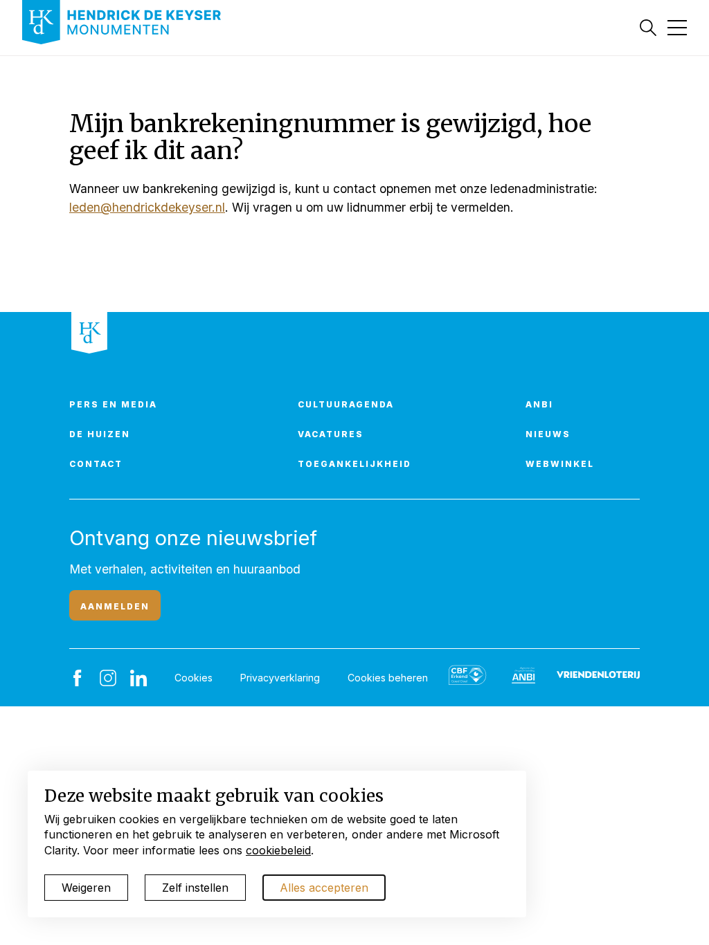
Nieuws (548, 434)
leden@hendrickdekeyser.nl (147, 207)
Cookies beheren (388, 677)
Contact (96, 464)
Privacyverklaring (280, 677)
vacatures (331, 434)
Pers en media (113, 404)
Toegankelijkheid (354, 464)
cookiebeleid (278, 850)
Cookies (193, 677)
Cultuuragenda (346, 404)
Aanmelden (115, 606)
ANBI (539, 404)
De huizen (99, 434)
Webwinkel (560, 464)
